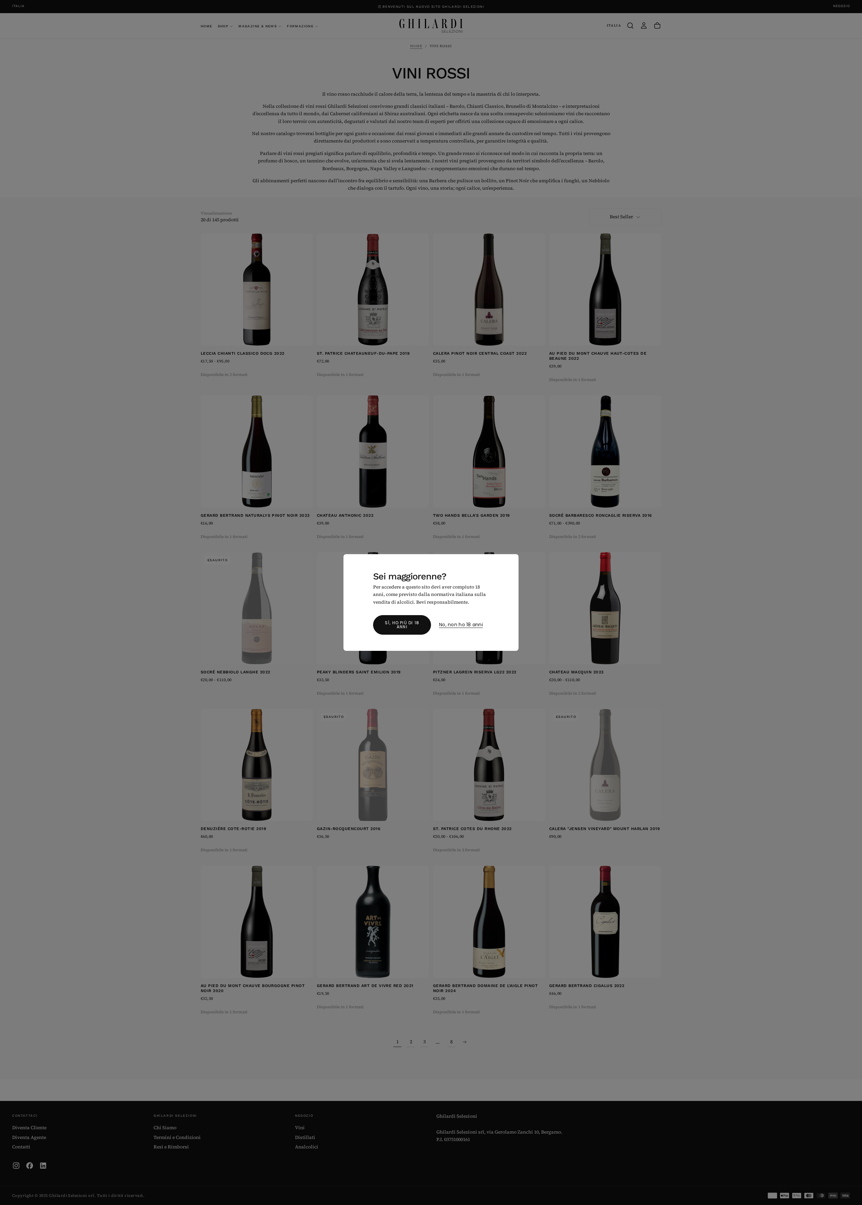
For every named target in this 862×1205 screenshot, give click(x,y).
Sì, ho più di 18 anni (402, 625)
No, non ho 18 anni (461, 625)
